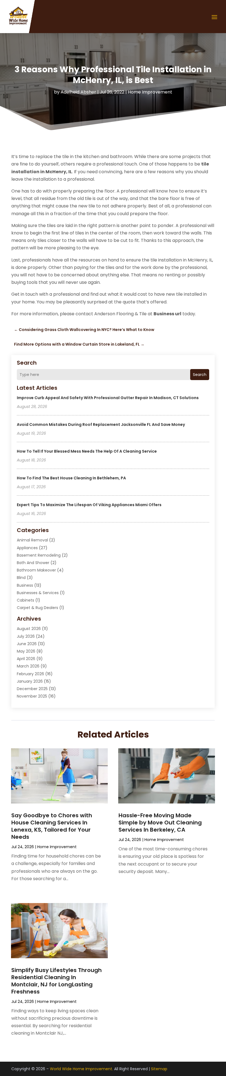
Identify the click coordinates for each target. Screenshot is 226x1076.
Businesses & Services (38, 593)
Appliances (27, 548)
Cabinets (25, 600)
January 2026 (30, 681)
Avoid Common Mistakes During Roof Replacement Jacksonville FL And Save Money (101, 424)
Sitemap (159, 1069)
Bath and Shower (33, 562)
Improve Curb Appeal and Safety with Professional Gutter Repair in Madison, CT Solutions (108, 398)
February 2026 (30, 674)
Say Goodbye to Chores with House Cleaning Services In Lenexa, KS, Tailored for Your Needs (51, 826)
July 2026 (26, 636)
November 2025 (32, 696)
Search (199, 374)
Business (25, 585)
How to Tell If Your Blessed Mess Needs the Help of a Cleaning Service (87, 451)
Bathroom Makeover (36, 570)
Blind (21, 577)
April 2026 (26, 658)
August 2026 (29, 628)
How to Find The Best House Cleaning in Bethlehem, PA (71, 478)
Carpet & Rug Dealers (37, 607)
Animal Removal (32, 540)
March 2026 (28, 666)
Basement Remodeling (39, 555)
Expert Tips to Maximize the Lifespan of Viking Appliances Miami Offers (89, 505)
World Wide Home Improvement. (81, 1069)
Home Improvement (150, 92)
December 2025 (32, 688)
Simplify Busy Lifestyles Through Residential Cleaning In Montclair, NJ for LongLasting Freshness (56, 980)
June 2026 (27, 644)
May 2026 (26, 651)
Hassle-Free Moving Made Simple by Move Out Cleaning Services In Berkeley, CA (160, 822)
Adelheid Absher (78, 92)
